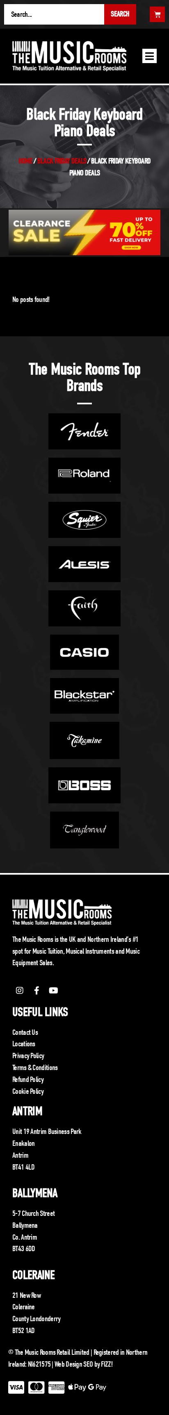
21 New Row (26, 1295)
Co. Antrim (24, 1237)
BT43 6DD (23, 1248)
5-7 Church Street (33, 1213)
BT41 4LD (23, 1167)
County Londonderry (36, 1318)
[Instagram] (19, 990)
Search (120, 13)
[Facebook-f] (36, 990)
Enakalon (23, 1143)
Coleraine (33, 1275)
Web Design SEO (74, 1364)
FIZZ (106, 1364)
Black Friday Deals (61, 161)
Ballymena (34, 1193)
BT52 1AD (23, 1330)
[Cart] (157, 14)
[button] (149, 56)
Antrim (27, 1111)
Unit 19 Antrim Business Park (46, 1131)
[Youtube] (53, 990)
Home (25, 161)
